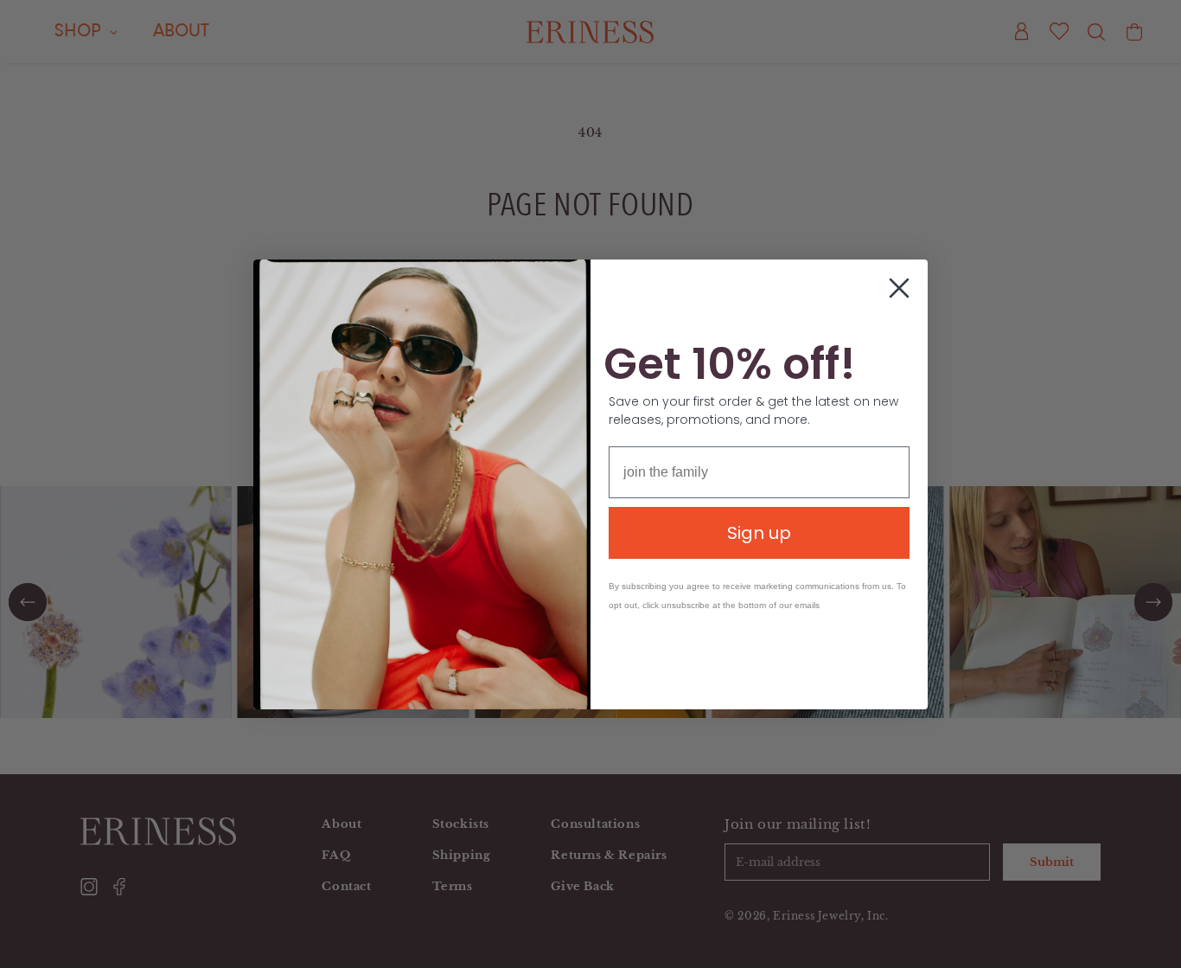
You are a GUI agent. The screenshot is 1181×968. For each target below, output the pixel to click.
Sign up (759, 533)
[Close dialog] (899, 288)
